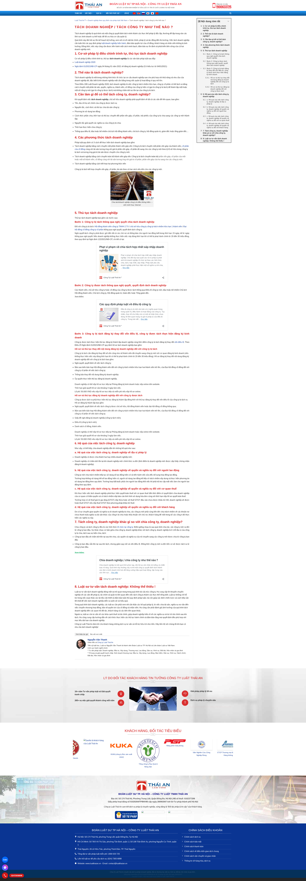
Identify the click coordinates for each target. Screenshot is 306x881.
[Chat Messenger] (5, 867)
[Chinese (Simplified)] (157, 13)
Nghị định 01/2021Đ (86, 66)
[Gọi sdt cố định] (5, 875)
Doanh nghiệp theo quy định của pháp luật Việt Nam (107, 20)
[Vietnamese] (134, 13)
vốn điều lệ (179, 342)
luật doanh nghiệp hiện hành (114, 43)
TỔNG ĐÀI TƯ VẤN (223, 6)
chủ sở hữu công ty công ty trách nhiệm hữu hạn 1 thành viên (156, 226)
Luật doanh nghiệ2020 (85, 62)
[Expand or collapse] (228, 21)
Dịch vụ (98, 13)
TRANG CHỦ (78, 13)
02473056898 (16, 876)
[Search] (230, 13)
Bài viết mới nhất (96, 634)
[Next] (232, 755)
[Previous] (74, 755)
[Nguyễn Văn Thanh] (81, 644)
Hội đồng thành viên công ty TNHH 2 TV (112, 226)
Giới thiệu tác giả (82, 634)
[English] (139, 13)
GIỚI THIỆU (88, 13)
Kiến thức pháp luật (113, 13)
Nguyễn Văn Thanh (97, 640)
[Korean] (148, 13)
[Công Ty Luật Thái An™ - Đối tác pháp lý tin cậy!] (88, 5)
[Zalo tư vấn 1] (5, 860)
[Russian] (143, 13)
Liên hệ (126, 13)
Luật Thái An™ (80, 20)
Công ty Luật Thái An (105, 642)
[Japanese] (152, 13)
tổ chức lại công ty (125, 527)
